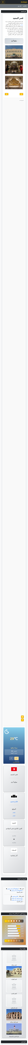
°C (16, 758)
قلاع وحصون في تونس (16, 898)
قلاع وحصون (14, 801)
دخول (19, 6)
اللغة (24, 6)
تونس (21, 24)
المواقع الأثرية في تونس (12, 888)
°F (11, 758)
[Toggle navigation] (3, 2)
